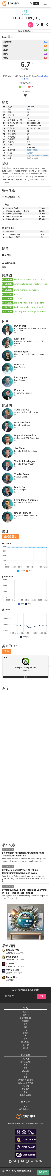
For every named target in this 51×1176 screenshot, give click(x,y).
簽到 (25, 1106)
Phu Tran (19, 364)
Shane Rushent (22, 512)
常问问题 (25, 1045)
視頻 (25, 1074)
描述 (25, 1024)
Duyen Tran (20, 325)
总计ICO (25, 1012)
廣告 (25, 1068)
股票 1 (29, 150)
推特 (4, 267)
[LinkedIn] (15, 333)
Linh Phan (19, 338)
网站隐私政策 (25, 1095)
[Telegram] (28, 158)
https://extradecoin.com (37, 156)
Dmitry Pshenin (22, 422)
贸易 (29, 109)
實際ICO (25, 1015)
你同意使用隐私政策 (24, 1171)
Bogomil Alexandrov (25, 435)
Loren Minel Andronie (26, 500)
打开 (29, 142)
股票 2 (35, 150)
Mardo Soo (20, 487)
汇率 (25, 1077)
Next (49, 666)
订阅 (42, 996)
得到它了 (43, 1172)
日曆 (25, 1030)
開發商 (25, 1048)
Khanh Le (19, 390)
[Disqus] (25, 728)
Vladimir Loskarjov (24, 461)
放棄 (25, 1092)
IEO (25, 1027)
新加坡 (30, 153)
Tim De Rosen (22, 474)
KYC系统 (25, 1086)
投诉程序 (25, 1089)
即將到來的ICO (25, 1018)
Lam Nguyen (21, 377)
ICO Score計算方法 (25, 1083)
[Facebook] (37, 158)
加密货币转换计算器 (25, 1080)
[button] (45, 3)
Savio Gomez (21, 409)
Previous (1, 666)
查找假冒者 (10, 536)
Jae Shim (19, 448)
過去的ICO (25, 1021)
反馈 (25, 1065)
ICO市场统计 (25, 1042)
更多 (6, 651)
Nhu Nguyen (21, 351)
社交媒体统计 (25, 1062)
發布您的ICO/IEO (25, 1109)
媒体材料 (25, 1071)
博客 (25, 1039)
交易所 (25, 1033)
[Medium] (35, 158)
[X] (32, 158)
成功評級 (25, 1059)
